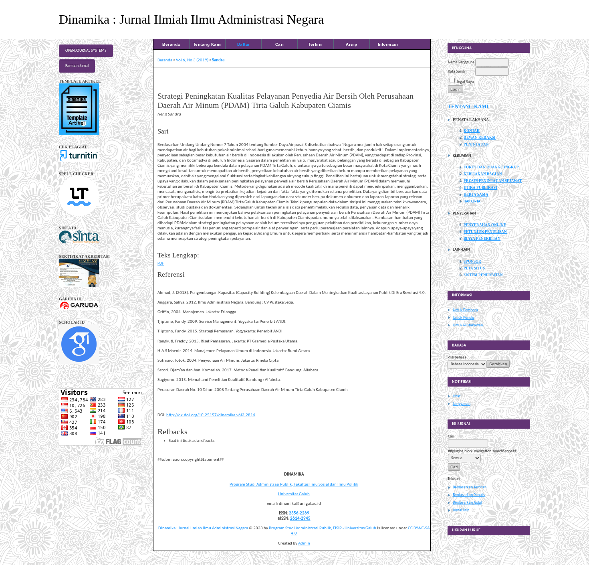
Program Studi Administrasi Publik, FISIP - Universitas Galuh (323, 528)
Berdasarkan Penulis (469, 495)
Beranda (171, 44)
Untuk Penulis (463, 318)
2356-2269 (299, 513)
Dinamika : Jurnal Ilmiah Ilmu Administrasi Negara (203, 528)
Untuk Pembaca (465, 310)
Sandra (218, 60)
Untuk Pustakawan (468, 325)
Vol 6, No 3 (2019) (192, 60)
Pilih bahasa (457, 357)
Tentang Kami (207, 44)
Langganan (461, 404)
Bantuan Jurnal (77, 66)
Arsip (351, 44)
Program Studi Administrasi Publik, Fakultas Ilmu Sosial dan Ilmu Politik (294, 484)
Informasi (388, 44)
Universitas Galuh (294, 494)
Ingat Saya (465, 82)
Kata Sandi (456, 71)
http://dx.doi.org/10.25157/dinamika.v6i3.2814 (210, 415)
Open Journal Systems (86, 51)
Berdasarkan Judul (467, 502)
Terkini (315, 44)
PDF (160, 263)
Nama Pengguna (461, 62)
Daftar (243, 44)
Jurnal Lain (461, 510)
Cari (279, 44)
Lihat (456, 396)
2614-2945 (300, 518)
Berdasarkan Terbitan (469, 487)
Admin (304, 543)
